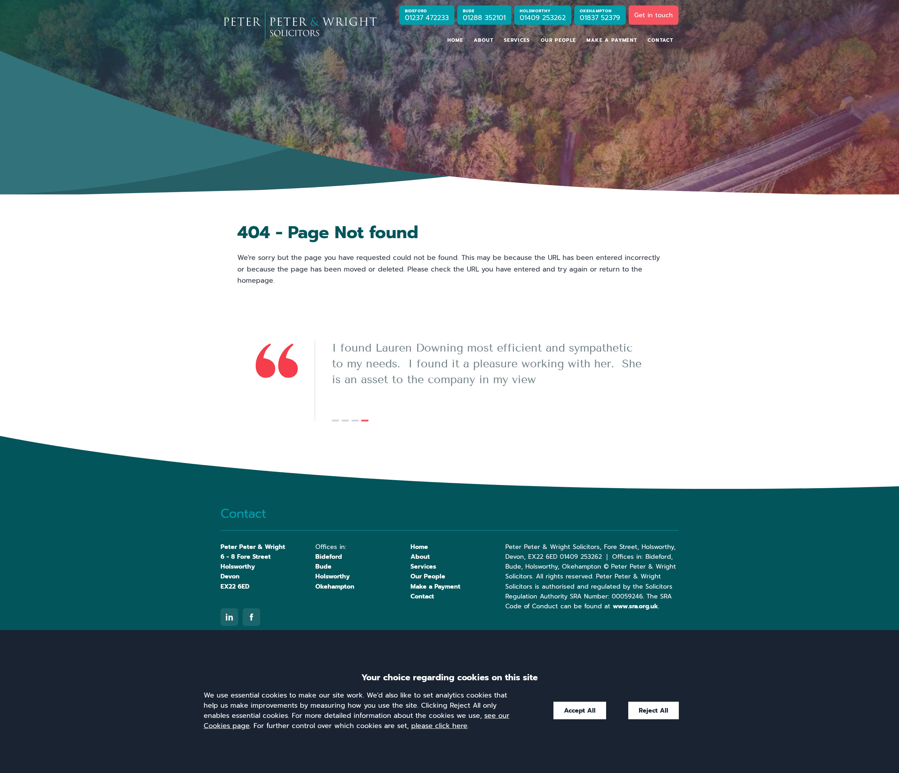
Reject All (653, 710)
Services (517, 40)
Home (455, 40)
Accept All (580, 710)
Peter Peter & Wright (253, 546)
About (483, 40)
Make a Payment (611, 40)
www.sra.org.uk (635, 606)
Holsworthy (332, 576)
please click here (439, 726)
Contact (660, 40)
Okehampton (334, 586)
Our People (558, 40)
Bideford (328, 556)
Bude (323, 566)
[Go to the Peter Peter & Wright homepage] (300, 26)
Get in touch (653, 14)
